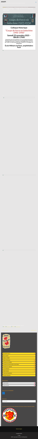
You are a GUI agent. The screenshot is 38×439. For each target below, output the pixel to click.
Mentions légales (19, 428)
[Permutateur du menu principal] (36, 2)
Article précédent (4, 330)
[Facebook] (3, 393)
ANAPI (3, 2)
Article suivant (34, 330)
